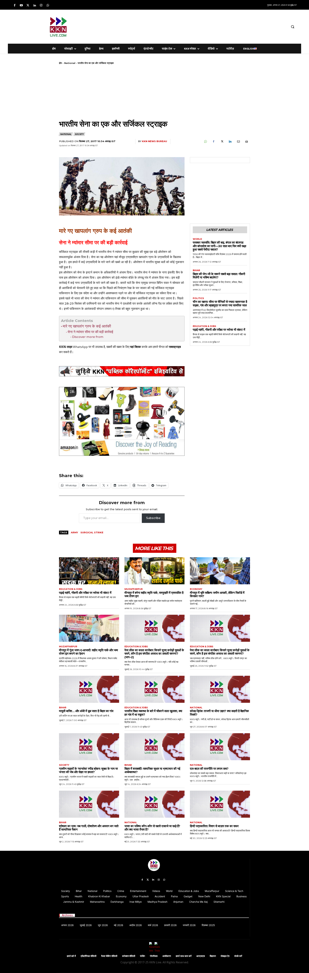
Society (79, 134)
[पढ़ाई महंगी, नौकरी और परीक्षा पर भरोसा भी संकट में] (89, 570)
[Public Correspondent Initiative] (122, 371)
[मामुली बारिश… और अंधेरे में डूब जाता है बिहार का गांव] (89, 689)
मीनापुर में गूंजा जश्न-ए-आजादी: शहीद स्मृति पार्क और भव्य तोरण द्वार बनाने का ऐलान (88, 652)
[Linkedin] (34, 5)
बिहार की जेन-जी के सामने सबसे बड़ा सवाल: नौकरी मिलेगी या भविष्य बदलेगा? (219, 275)
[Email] (238, 141)
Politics (198, 298)
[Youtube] (21, 5)
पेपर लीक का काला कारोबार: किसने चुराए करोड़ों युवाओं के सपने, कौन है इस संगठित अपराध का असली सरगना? (219, 652)
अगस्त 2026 (67, 925)
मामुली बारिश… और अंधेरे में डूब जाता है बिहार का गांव (86, 711)
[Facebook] (14, 5)
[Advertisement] (173, 26)
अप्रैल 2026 (135, 925)
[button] (292, 26)
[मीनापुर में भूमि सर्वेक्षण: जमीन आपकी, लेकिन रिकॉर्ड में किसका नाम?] (220, 570)
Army (74, 532)
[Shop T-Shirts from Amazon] (122, 421)
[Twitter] (27, 5)
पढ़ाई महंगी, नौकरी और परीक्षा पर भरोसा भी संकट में (219, 329)
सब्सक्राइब (175, 347)
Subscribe (153, 518)
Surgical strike (91, 532)
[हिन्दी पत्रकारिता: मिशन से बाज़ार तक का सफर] (220, 804)
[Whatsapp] (47, 5)
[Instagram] (41, 5)
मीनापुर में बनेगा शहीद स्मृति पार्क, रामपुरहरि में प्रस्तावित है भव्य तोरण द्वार (153, 594)
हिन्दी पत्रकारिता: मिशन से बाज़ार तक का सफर (214, 826)
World (197, 239)
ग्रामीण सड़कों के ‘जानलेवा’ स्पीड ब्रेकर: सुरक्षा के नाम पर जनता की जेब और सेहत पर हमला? (88, 770)
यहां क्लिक (135, 347)
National (69, 63)
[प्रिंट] (246, 141)
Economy (196, 589)
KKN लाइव (65, 347)
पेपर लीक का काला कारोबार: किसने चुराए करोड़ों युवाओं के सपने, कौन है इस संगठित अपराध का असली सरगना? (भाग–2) (154, 653)
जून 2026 (103, 925)
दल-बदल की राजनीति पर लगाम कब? (209, 768)
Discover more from (87, 337)
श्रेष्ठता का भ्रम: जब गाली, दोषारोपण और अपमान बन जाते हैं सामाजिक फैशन (89, 827)
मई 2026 (118, 925)
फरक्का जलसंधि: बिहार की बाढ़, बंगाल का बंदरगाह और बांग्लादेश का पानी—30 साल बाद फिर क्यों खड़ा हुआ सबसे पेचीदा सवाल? (219, 246)
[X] (221, 141)
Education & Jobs (204, 326)
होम (60, 63)
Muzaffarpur (133, 589)
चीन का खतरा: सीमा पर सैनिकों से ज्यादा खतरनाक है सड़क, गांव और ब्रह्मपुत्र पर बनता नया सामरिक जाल (220, 303)
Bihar (196, 270)
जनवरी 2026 (189, 925)
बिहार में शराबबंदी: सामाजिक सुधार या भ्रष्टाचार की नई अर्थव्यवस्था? (152, 770)
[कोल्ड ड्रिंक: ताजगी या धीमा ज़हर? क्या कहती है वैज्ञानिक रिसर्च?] (220, 689)
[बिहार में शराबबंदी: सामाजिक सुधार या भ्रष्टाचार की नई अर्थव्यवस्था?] (154, 746)
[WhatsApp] (205, 141)
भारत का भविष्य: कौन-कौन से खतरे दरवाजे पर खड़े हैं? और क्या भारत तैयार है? (152, 827)
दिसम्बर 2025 (208, 925)
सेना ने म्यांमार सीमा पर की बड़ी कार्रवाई (90, 332)
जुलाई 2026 (86, 925)
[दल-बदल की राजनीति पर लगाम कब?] (220, 746)
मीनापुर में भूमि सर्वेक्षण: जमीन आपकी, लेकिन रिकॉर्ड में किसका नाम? (217, 594)
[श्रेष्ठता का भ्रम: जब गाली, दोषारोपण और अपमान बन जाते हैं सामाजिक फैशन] (89, 804)
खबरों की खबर (114, 347)
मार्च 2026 (153, 925)
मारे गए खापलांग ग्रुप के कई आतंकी (87, 326)
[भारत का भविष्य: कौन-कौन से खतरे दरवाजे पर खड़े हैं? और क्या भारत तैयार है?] (154, 804)
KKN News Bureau (154, 141)
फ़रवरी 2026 (170, 925)
